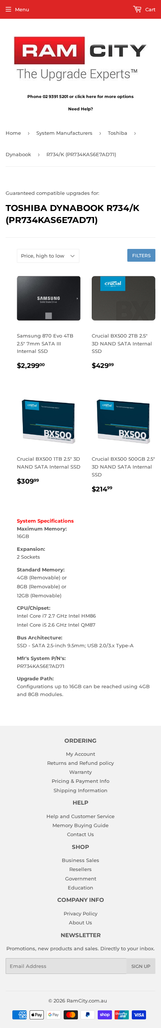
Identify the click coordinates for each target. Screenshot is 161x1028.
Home (13, 133)
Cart (149, 9)
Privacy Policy (80, 913)
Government (80, 879)
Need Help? (80, 109)
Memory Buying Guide (80, 825)
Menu (22, 9)
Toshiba (117, 133)
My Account (80, 754)
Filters (141, 255)
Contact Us (80, 834)
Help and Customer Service (80, 816)
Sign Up (141, 966)
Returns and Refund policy (80, 763)
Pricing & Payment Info (80, 781)
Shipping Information (80, 790)
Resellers (80, 869)
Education (80, 888)
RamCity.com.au (87, 1001)
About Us (80, 922)
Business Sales (80, 860)
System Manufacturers (64, 133)
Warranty (80, 772)
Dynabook (18, 154)
